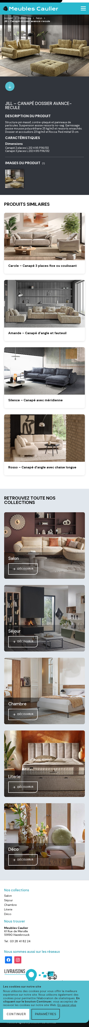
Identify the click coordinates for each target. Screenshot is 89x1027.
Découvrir (25, 569)
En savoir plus (67, 1005)
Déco (7, 914)
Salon (39, 18)
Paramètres (45, 1014)
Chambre (10, 905)
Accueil (8, 18)
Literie (8, 909)
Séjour (8, 900)
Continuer (16, 1014)
